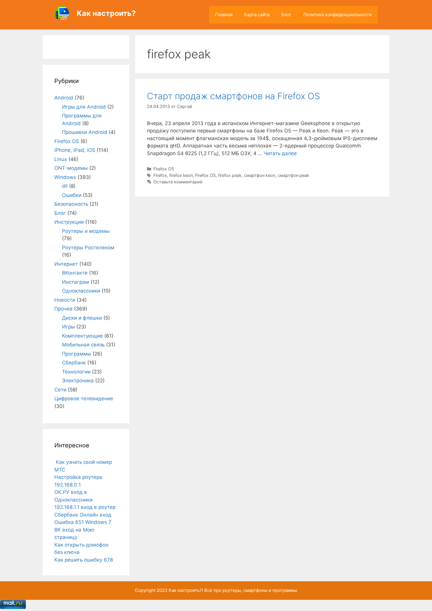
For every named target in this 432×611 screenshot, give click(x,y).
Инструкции (69, 222)
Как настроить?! (186, 590)
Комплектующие (82, 336)
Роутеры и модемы (86, 231)
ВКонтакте (75, 273)
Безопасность (71, 204)
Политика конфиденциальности (337, 14)
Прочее (63, 309)
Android (63, 98)
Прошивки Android (84, 132)
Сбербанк (74, 363)
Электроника (78, 380)
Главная (223, 14)
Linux (60, 159)
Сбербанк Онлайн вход (82, 515)
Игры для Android (84, 107)
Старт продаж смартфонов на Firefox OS (233, 96)
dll (65, 186)
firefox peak (230, 175)
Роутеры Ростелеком (88, 247)
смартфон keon (259, 175)
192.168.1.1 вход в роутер (84, 507)
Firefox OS (163, 168)
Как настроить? (106, 13)
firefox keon (181, 175)
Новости (64, 300)
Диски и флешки (82, 318)
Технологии (76, 372)
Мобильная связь (83, 345)
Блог (286, 14)
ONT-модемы (71, 168)
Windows (65, 177)
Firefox (160, 175)
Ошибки (71, 195)
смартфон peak (293, 175)
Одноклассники (81, 291)
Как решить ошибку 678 (83, 560)
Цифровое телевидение (83, 398)
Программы (76, 354)
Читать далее (280, 153)
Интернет (66, 264)
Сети (60, 390)
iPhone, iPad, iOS (74, 150)
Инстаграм (75, 282)
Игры (68, 327)
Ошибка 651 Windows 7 (82, 522)
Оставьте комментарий (177, 181)
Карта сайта (256, 14)
